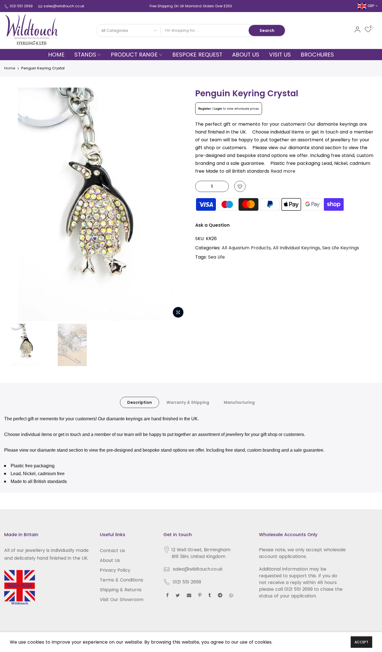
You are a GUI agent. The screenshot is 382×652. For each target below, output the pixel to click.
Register (204, 109)
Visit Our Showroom (121, 599)
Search (267, 30)
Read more (283, 171)
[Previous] (14, 204)
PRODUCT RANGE (134, 54)
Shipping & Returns (121, 590)
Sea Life (216, 257)
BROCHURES (317, 54)
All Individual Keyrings (296, 248)
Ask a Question (212, 225)
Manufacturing (239, 402)
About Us (110, 560)
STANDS (85, 54)
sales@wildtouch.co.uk (64, 6)
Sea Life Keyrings (340, 248)
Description (139, 402)
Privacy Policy (115, 570)
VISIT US (280, 54)
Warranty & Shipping (187, 402)
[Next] (177, 204)
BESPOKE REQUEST (197, 54)
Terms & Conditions (121, 580)
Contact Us (112, 550)
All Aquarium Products (246, 248)
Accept (361, 642)
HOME (56, 54)
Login (218, 109)
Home (9, 68)
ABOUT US (245, 54)
